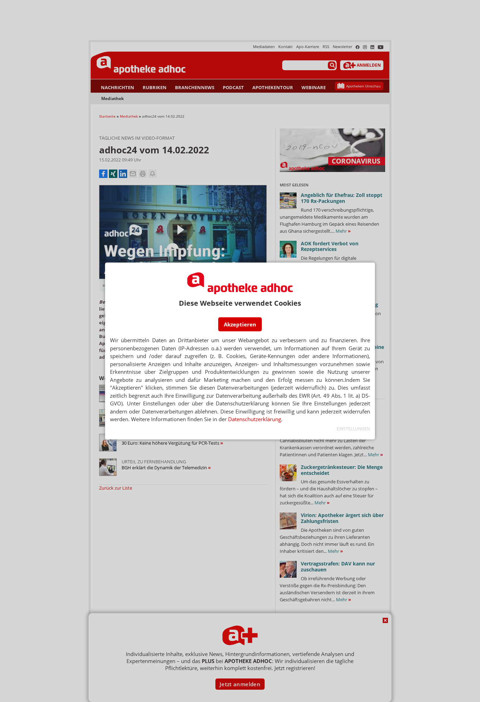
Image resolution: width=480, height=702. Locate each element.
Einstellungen (353, 429)
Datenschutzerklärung (254, 419)
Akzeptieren (240, 324)
